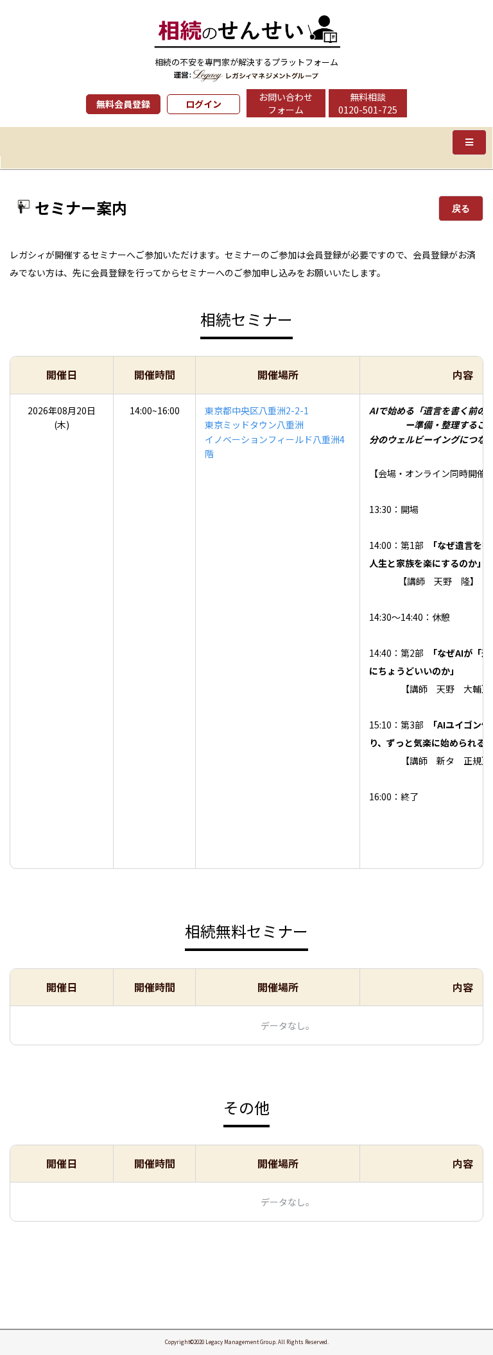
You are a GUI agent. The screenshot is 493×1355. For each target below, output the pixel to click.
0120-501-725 (367, 109)
